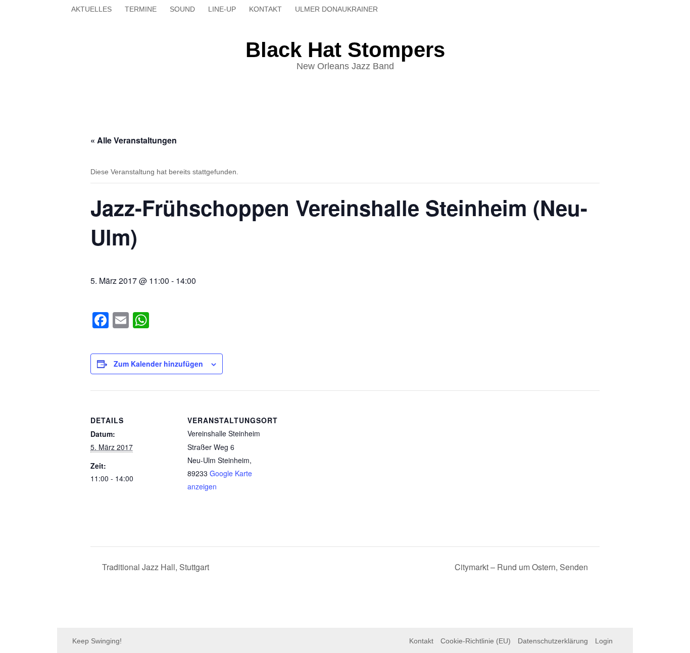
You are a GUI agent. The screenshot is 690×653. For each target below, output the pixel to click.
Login (604, 641)
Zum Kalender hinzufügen (158, 364)
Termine (141, 9)
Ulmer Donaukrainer (336, 9)
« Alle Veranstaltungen (133, 140)
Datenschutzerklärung (553, 641)
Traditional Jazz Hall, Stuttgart (154, 567)
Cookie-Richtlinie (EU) (475, 641)
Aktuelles (91, 9)
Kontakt (265, 9)
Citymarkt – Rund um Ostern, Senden (522, 567)
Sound (182, 9)
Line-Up (222, 9)
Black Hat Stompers (345, 50)
